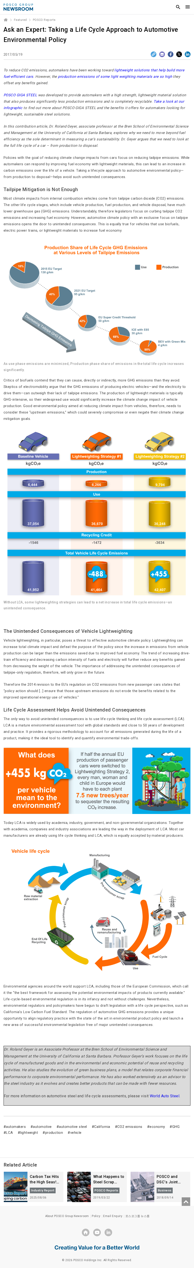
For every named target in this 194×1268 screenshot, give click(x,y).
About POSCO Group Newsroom (67, 1216)
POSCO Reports (44, 20)
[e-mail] (162, 54)
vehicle (76, 1132)
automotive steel (73, 1127)
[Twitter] (179, 54)
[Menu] (187, 7)
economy (157, 1127)
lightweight (29, 1132)
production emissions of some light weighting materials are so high (115, 76)
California (102, 1127)
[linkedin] (108, 1232)
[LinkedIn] (187, 54)
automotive (42, 1127)
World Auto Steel (164, 1096)
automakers (16, 1127)
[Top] (186, 1201)
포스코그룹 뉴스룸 (137, 1216)
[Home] (6, 20)
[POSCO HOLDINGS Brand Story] (97, 1247)
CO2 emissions (129, 1127)
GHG (176, 1127)
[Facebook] (170, 54)
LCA (9, 1132)
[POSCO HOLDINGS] (85, 1232)
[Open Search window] (178, 7)
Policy (96, 1216)
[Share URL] (153, 54)
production (54, 1132)
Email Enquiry (112, 1216)
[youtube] (97, 1232)
